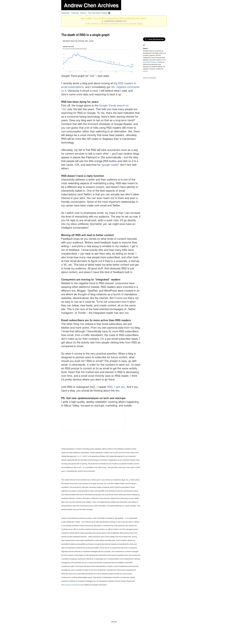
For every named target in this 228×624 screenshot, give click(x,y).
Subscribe (65, 13)
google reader (110, 164)
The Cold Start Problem (154, 61)
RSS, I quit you (116, 387)
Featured (75, 13)
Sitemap (114, 622)
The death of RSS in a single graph (85, 34)
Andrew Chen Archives (91, 5)
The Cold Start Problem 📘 (99, 13)
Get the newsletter (149, 78)
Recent (83, 13)
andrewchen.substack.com (115, 21)
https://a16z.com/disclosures (71, 585)
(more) (145, 71)
